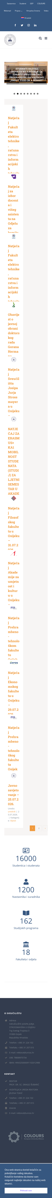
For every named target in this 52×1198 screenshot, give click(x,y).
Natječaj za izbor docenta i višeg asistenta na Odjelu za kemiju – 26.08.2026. (13, 173)
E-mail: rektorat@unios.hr (21, 1052)
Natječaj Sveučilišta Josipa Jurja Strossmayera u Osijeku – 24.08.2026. (13, 356)
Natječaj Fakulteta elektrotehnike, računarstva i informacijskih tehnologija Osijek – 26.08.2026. (13, 233)
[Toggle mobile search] (40, 38)
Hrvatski (27, 18)
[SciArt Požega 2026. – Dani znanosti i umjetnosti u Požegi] (26, 92)
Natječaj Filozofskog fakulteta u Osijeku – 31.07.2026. (13, 495)
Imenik (12, 1108)
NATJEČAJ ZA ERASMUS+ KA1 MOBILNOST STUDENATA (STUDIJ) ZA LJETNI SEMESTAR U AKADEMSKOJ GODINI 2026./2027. (13, 416)
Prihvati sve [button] (26, 1190)
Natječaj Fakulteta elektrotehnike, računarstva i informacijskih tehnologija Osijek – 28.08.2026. (13, 105)
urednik (11, 811)
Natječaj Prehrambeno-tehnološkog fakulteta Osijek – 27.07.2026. (13, 714)
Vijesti (13, 820)
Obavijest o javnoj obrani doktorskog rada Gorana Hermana (13, 301)
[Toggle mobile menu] (46, 38)
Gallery (14, 111)
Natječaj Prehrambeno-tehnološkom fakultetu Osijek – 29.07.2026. (13, 605)
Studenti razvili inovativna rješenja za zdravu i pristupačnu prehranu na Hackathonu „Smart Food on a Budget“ (26, 74)
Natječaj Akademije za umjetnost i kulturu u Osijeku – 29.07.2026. (13, 550)
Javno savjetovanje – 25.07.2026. (13, 772)
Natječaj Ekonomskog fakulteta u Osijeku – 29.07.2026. (13, 659)
